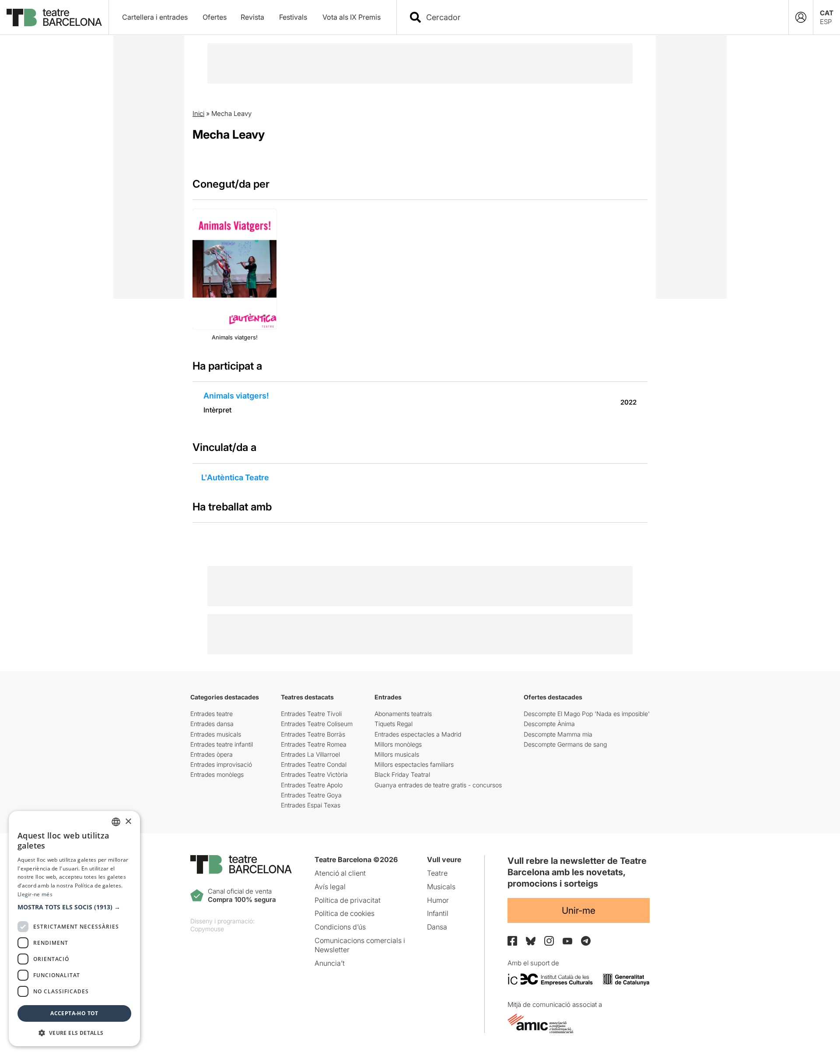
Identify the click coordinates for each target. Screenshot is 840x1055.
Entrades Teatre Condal (313, 764)
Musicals (441, 886)
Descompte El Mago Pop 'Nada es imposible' (587, 713)
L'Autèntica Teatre (235, 477)
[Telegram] (586, 941)
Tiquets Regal (393, 723)
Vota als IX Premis (351, 17)
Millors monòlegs (398, 744)
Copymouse (207, 929)
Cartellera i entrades (155, 17)
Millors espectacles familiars (414, 764)
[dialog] (74, 928)
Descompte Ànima (549, 723)
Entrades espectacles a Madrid (417, 734)
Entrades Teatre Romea (313, 744)
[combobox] (600, 17)
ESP (826, 21)
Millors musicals (396, 754)
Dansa (437, 926)
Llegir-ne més (35, 894)
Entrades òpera (211, 754)
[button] (74, 907)
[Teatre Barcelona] (54, 17)
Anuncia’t (330, 963)
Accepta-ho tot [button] (74, 1013)
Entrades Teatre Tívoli (311, 713)
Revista (252, 17)
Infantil (437, 913)
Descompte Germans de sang (565, 744)
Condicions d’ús (340, 926)
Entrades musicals (215, 734)
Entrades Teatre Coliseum (317, 723)
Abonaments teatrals (403, 713)
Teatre (437, 873)
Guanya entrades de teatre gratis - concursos (438, 785)
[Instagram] (549, 941)
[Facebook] (512, 941)
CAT (826, 13)
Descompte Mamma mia (558, 734)
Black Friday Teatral (402, 774)
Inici (198, 113)
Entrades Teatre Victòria (314, 774)
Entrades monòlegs (217, 774)
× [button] (128, 821)
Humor (438, 900)
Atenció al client (340, 873)
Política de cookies (344, 913)
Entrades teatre (211, 713)
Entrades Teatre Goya (311, 795)
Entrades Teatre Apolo (312, 785)
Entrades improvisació (221, 764)
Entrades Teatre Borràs (313, 734)
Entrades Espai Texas (310, 805)
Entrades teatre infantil (221, 744)
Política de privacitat (348, 900)
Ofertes (215, 17)
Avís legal (330, 886)
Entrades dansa (212, 723)
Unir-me (578, 910)
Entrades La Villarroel (310, 754)
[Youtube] (567, 941)
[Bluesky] (531, 941)
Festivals (293, 17)
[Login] (800, 17)
